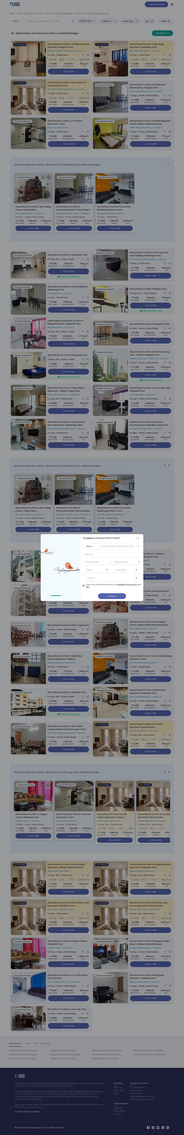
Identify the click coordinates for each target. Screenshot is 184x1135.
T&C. (87, 587)
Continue (112, 596)
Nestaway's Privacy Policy (127, 584)
